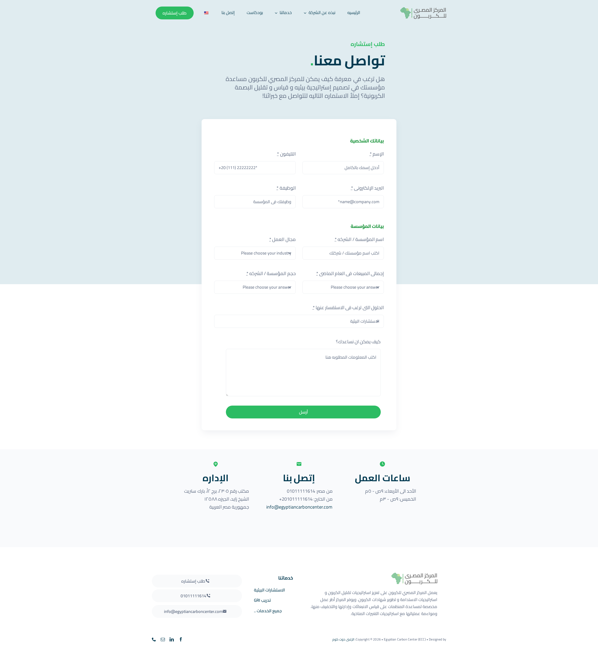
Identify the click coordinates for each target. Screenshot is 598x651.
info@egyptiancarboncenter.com (299, 506)
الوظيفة (286, 188)
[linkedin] (172, 639)
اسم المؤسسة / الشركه (359, 239)
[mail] (163, 639)
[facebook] (181, 639)
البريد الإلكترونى (367, 188)
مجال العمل (282, 239)
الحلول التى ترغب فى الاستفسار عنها (348, 307)
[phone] (154, 639)
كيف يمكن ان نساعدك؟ (358, 341)
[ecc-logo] (417, 9)
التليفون (286, 153)
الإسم (377, 153)
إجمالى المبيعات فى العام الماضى (350, 273)
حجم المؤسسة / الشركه (271, 273)
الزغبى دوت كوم (343, 639)
